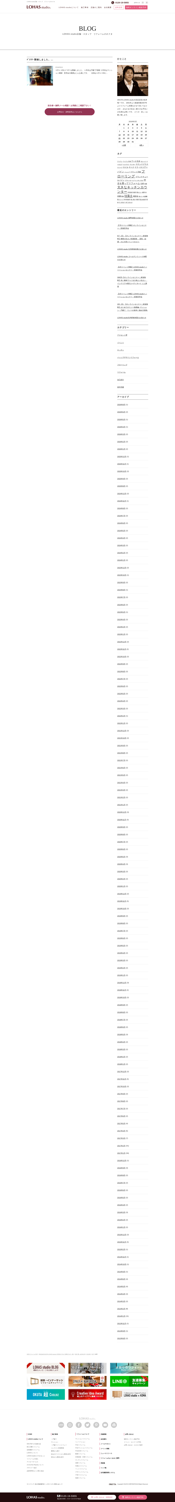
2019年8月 (121, 923)
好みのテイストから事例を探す (61, 1454)
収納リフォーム (80, 1478)
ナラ (136, 167)
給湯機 (145, 196)
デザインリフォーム (81, 1472)
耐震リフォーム (80, 1454)
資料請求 (118, 7)
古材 (142, 184)
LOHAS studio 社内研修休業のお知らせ (132, 249)
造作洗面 (120, 387)
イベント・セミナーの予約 (132, 1442)
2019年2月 (121, 968)
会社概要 (107, 7)
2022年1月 (121, 723)
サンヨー (132, 164)
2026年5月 (121, 419)
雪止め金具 (142, 199)
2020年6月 (121, 849)
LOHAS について (32, 1453)
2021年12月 (121, 731)
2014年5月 (121, 1286)
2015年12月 (121, 1235)
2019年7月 (121, 931)
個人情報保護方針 (40, 1484)
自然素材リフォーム (33, 1450)
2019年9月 (121, 916)
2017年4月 (121, 1131)
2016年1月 (121, 1227)
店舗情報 (103, 1434)
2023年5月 (121, 612)
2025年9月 (121, 479)
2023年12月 (121, 568)
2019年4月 (121, 953)
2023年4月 (121, 619)
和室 (145, 183)
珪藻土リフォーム (81, 1466)
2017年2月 (121, 1146)
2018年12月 (121, 983)
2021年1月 (121, 805)
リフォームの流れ (32, 1459)
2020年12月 (121, 812)
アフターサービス (32, 1462)
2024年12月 (121, 494)
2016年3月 (121, 1212)
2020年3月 (121, 871)
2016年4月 (121, 1205)
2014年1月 (121, 1316)
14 (119, 135)
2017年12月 (121, 1071)
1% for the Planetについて (35, 1465)
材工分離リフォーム (33, 1447)
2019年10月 (121, 909)
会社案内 (103, 1439)
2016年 (89, 1354)
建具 (134, 192)
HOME (30, 1434)
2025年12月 (121, 456)
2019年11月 (121, 901)
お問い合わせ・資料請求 (101, 1497)
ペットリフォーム (81, 1469)
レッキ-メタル (139, 180)
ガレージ (143, 161)
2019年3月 (121, 960)
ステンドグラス (142, 164)
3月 (93, 1354)
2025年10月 (121, 471)
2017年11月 (121, 1079)
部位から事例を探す (57, 1457)
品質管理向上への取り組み (35, 1471)
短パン (141, 196)
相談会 (135, 196)
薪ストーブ (120, 199)
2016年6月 (121, 1190)
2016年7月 (121, 1183)
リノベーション (80, 1442)
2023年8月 (121, 590)
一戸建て (54, 1439)
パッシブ (127, 172)
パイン (120, 171)
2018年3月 (121, 1049)
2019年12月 (121, 894)
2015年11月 (121, 1242)
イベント (120, 343)
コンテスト (126, 164)
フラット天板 (135, 172)
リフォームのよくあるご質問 (110, 1458)
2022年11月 (121, 649)
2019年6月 (121, 938)
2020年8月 (121, 834)
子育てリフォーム (81, 1475)
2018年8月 (121, 1012)
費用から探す (55, 1451)
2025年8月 (121, 486)
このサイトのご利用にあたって (54, 1484)
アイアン (119, 161)
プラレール (128, 180)
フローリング (122, 365)
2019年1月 (121, 975)
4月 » (142, 145)
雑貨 (137, 199)
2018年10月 (121, 997)
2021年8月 (121, 753)
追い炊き (133, 199)
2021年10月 (121, 738)
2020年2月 (121, 879)
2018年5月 (121, 1034)
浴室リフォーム (80, 1463)
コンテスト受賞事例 (57, 1448)
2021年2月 (121, 797)
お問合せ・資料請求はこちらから (69, 112)
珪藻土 (128, 195)
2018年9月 (121, 1005)
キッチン (120, 350)
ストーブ (119, 167)
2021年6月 (121, 768)
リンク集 (103, 1468)
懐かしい (139, 192)
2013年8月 (121, 1338)
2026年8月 (121, 405)
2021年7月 (121, 760)
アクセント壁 (122, 335)
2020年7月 (121, 842)
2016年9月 (121, 1168)
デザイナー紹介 (32, 1468)
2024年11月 (121, 501)
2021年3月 (121, 790)
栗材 (122, 196)
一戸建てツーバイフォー (59, 1445)
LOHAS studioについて (69, 7)
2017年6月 (121, 1116)
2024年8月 (121, 508)
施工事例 (84, 7)
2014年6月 (121, 1279)
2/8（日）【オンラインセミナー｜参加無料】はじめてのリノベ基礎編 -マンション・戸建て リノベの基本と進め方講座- (132, 307)
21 (119, 138)
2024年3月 (121, 545)
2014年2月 (121, 1309)
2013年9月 (121, 1331)
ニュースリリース (106, 1453)
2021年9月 (121, 746)
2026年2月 (121, 442)
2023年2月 (121, 627)
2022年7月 (121, 679)
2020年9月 (121, 827)
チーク (131, 167)
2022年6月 (121, 686)
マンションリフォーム (82, 1439)
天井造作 (130, 192)
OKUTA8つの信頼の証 (34, 1444)
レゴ (133, 180)
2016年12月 (121, 1160)
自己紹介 (120, 380)
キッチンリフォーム (81, 1460)
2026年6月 (121, 412)
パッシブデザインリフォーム (128, 357)
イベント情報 (105, 1448)
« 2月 (124, 145)
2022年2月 (121, 716)
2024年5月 (121, 531)
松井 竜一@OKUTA (80, 1354)
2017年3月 (121, 1138)
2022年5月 (121, 694)
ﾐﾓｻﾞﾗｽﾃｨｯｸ (128, 202)
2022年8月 (121, 671)
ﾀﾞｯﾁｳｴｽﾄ (122, 202)
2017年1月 (121, 1153)
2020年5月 (121, 857)
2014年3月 (121, 1301)
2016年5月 (121, 1198)
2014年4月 (121, 1294)
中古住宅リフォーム (81, 1451)
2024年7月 (121, 516)
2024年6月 (121, 523)
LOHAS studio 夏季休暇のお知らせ (130, 218)
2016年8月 (121, 1175)
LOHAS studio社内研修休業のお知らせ (131, 318)
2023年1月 (121, 634)
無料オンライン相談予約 (136, 7)
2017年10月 (121, 1086)
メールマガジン (106, 1444)
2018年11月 (121, 990)
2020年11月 (121, 820)
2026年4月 (121, 427)
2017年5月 (121, 1123)
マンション (54, 1442)
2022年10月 (121, 657)
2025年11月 (121, 464)
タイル (125, 167)
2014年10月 (121, 1264)
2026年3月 (121, 434)
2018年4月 (121, 1042)
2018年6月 (121, 1027)
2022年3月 (121, 708)
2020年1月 (121, 886)
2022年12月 (121, 642)
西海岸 (128, 199)
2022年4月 (121, 701)
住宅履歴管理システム (108, 1472)
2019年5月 (121, 946)
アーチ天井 (135, 161)
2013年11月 (121, 1323)
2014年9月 (121, 1272)
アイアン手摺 (127, 161)
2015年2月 (121, 1249)
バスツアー (143, 167)
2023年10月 (121, 575)
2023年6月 (121, 605)
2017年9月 (121, 1094)
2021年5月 (121, 775)
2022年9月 (121, 664)
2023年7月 (121, 597)
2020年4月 (121, 864)
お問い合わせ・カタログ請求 (133, 1445)
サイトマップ (30, 1484)
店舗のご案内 (96, 7)
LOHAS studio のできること (36, 1456)
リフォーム (121, 372)
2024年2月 (121, 553)
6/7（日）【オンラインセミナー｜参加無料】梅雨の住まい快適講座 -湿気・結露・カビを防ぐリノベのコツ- (132, 239)
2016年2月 (121, 1220)
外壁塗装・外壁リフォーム (83, 1457)
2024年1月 (121, 560)
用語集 (103, 1463)
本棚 (119, 196)
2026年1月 (121, 449)
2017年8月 (121, 1101)
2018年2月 (121, 1057)
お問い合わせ (129, 1434)
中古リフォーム (80, 1445)
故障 (143, 192)
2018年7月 (121, 1020)
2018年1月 (121, 1064)
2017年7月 (121, 1109)
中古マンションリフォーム (83, 1448)
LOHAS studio (39, 7)
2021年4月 (121, 783)
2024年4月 (121, 538)
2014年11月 (121, 1257)
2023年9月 (121, 582)
